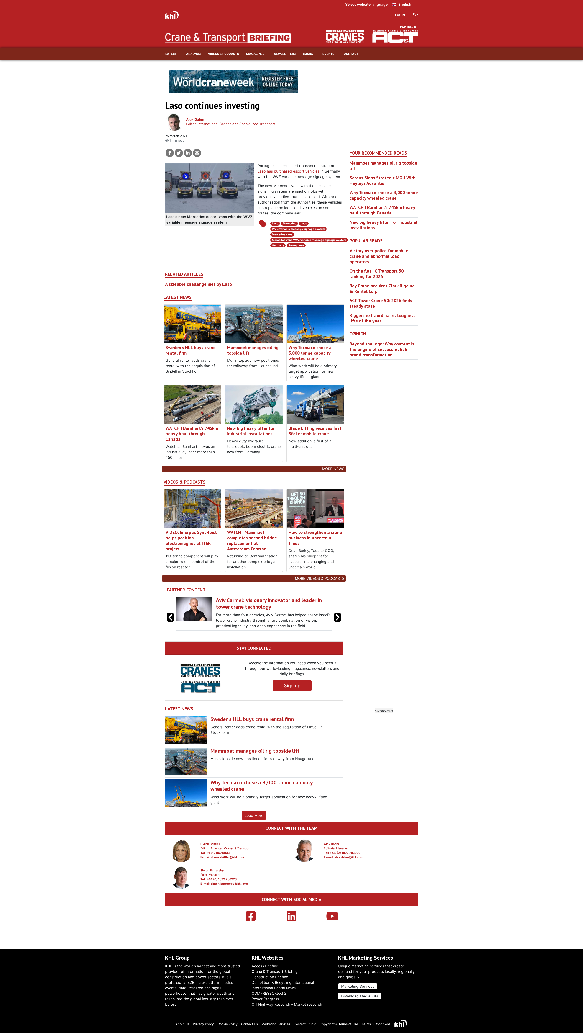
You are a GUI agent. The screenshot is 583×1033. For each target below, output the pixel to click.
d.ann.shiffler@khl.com (227, 868)
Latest (171, 54)
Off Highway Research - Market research (287, 1004)
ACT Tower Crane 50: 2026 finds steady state (381, 303)
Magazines (255, 54)
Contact (351, 54)
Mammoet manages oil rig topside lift (253, 350)
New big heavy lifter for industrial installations (251, 431)
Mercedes (289, 223)
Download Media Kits (359, 996)
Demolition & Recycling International (283, 982)
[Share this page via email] (197, 153)
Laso (275, 223)
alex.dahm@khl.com (348, 868)
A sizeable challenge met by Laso (198, 284)
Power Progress (265, 999)
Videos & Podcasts (223, 54)
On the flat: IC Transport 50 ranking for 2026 (377, 273)
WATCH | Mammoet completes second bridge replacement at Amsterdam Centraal (252, 540)
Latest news (178, 297)
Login (400, 15)
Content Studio (305, 1024)
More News (333, 468)
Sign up (292, 696)
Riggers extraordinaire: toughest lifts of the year (382, 318)
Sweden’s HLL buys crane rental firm (191, 350)
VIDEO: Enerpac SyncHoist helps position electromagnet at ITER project (191, 540)
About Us (182, 1024)
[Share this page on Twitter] (179, 153)
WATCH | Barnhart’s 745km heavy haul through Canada (192, 433)
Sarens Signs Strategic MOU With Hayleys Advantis (383, 180)
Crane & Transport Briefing (275, 971)
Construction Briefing (270, 977)
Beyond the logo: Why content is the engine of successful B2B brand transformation (382, 349)
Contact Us (249, 1024)
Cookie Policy (227, 1024)
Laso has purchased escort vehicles (288, 171)
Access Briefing (265, 966)
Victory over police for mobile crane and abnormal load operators (379, 256)
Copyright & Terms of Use (339, 1024)
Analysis (193, 54)
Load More (254, 826)
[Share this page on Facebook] (170, 153)
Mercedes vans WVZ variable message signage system (309, 240)
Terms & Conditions (376, 1024)
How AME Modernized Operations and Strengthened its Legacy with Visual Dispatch (279, 603)
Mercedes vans (282, 234)
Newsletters (285, 54)
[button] (337, 622)
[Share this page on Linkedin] (188, 153)
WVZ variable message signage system (298, 229)
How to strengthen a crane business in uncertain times (315, 537)
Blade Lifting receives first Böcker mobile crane (315, 431)
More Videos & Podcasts (319, 578)
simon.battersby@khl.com (230, 894)
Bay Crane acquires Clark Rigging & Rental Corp (382, 288)
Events (328, 54)
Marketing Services (357, 986)
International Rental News (274, 988)
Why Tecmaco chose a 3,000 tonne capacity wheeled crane (310, 353)
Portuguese (296, 245)
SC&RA (308, 54)
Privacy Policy (203, 1024)
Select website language (366, 4)
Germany (278, 245)
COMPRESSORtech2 (269, 993)
